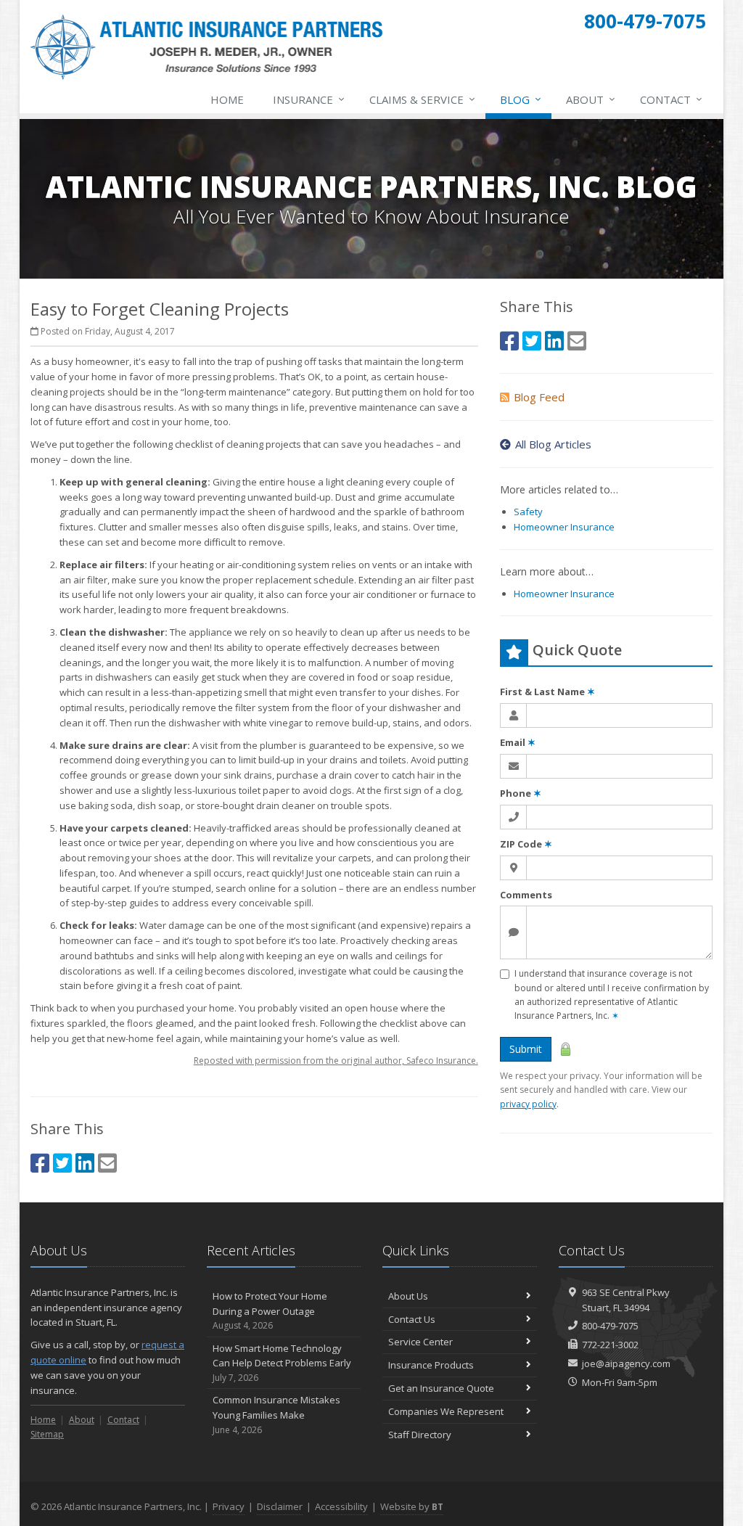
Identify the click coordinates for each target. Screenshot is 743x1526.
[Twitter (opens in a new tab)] (62, 1163)
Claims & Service (422, 99)
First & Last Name (547, 691)
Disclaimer (280, 1506)
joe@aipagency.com (626, 1363)
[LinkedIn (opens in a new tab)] (84, 1163)
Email (517, 742)
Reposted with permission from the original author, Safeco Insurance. (336, 1060)
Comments (526, 894)
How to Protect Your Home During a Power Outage (270, 1310)
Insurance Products (431, 1364)
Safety (528, 511)
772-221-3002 (610, 1344)
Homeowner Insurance (564, 526)
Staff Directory (419, 1434)
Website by (411, 1506)
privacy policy (528, 1104)
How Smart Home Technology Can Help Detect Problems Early (282, 1363)
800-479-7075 (610, 1325)
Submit (525, 1049)
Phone (520, 793)
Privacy (229, 1506)
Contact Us (411, 1319)
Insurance (309, 99)
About (590, 99)
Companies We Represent (446, 1411)
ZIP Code (526, 843)
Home (227, 99)
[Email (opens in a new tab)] (107, 1163)
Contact (671, 99)
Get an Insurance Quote (441, 1388)
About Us (408, 1296)
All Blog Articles (553, 444)
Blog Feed (539, 397)
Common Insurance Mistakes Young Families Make (276, 1414)
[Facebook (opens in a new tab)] (39, 1163)
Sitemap (47, 1434)
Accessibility (341, 1506)
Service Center (420, 1341)
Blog (520, 99)
